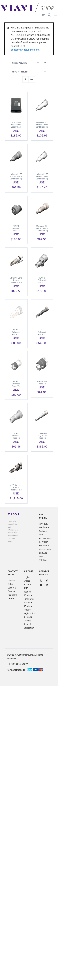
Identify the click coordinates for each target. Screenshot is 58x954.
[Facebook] (47, 580)
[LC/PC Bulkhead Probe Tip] (16, 312)
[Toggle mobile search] (49, 14)
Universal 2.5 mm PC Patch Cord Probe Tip (42, 228)
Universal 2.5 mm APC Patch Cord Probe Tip (42, 124)
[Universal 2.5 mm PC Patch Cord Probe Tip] (42, 209)
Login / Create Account (28, 581)
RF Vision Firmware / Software (29, 599)
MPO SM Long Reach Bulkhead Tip (16, 487)
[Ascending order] (45, 63)
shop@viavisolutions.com (25, 49)
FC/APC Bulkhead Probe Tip (16, 228)
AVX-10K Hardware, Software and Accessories (44, 531)
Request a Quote (12, 597)
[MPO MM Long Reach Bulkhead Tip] (16, 261)
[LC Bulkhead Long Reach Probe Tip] (42, 416)
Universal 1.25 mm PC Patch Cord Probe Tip (16, 176)
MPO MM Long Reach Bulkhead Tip (16, 280)
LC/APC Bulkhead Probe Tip (42, 332)
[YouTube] (41, 584)
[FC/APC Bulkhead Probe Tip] (16, 209)
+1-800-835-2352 (17, 664)
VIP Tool (43, 560)
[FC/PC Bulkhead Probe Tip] (16, 364)
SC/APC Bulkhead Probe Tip (42, 280)
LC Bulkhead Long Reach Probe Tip (42, 435)
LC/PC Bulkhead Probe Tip (16, 332)
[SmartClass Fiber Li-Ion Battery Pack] (16, 105)
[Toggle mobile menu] (55, 14)
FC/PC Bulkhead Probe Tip (16, 383)
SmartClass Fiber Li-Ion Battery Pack (16, 124)
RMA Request (27, 590)
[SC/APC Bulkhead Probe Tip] (42, 261)
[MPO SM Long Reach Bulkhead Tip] (16, 468)
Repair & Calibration (29, 626)
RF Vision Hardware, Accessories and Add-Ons (44, 549)
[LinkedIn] (47, 584)
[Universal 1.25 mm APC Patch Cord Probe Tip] (42, 157)
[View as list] (32, 79)
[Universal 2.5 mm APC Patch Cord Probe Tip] (42, 105)
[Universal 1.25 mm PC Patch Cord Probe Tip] (16, 157)
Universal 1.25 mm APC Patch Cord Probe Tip (42, 176)
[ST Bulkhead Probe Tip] (42, 364)
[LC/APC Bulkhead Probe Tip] (42, 312)
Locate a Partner (12, 589)
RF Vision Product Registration (29, 610)
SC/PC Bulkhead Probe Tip (16, 435)
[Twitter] (41, 580)
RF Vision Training (28, 619)
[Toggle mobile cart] (43, 14)
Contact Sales (11, 582)
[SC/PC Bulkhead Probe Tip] (16, 416)
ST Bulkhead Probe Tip (42, 382)
